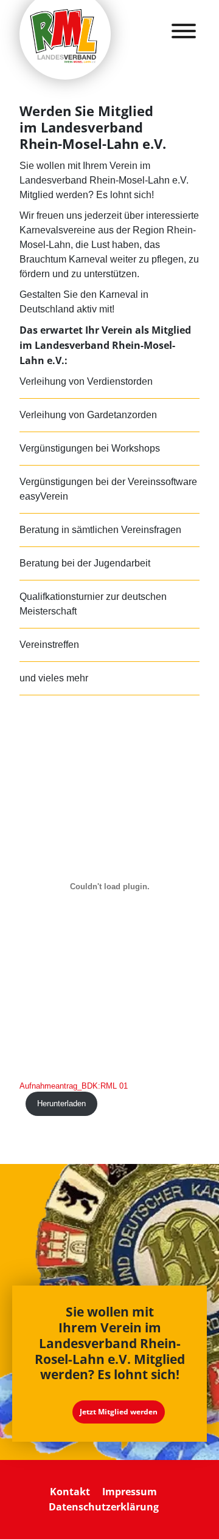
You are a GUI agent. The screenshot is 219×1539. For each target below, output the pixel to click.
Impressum (129, 1491)
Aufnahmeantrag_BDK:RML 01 (73, 1085)
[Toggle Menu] (184, 31)
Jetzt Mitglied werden (119, 1411)
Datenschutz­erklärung (104, 1506)
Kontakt (70, 1491)
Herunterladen (61, 1103)
